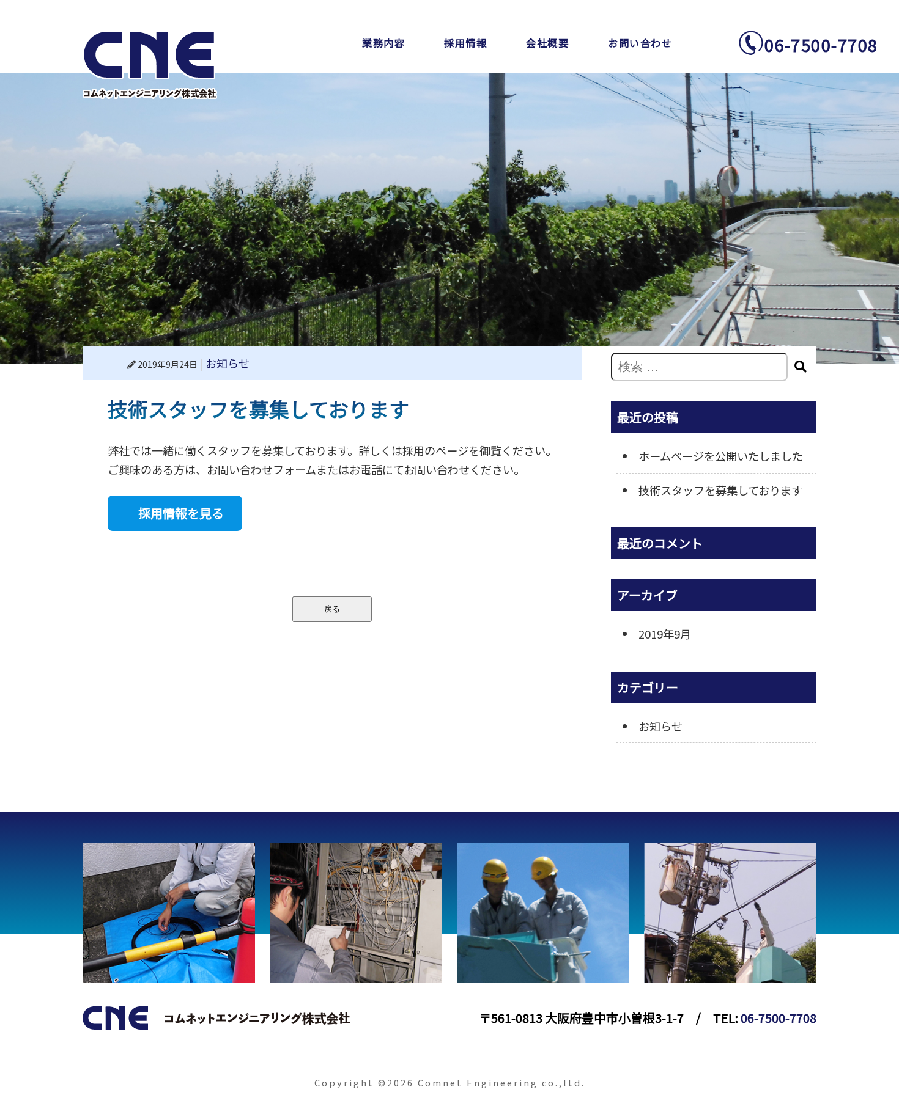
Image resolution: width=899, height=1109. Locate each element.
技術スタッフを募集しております (720, 490)
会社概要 (547, 42)
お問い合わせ (640, 42)
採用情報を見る (181, 513)
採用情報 (465, 42)
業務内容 (383, 42)
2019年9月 (664, 634)
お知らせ (227, 363)
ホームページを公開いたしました (720, 456)
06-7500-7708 (821, 44)
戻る (332, 608)
